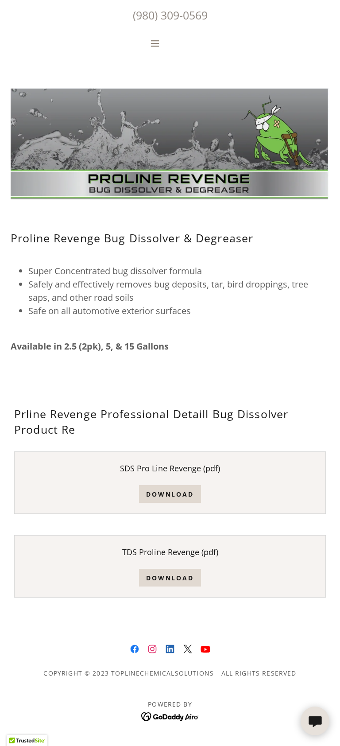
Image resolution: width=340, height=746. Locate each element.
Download (170, 494)
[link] (134, 649)
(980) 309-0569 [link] (170, 15)
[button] (170, 43)
